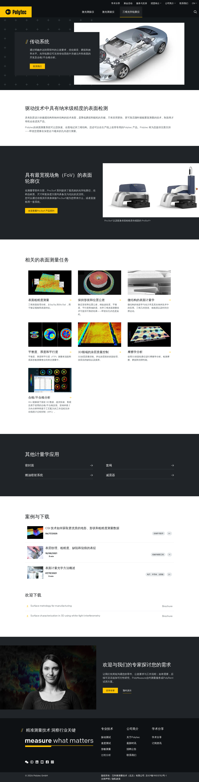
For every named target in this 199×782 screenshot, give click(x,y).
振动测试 (106, 737)
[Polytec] (16, 11)
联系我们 (184, 3)
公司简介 (169, 3)
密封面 (29, 465)
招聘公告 (131, 749)
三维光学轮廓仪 (131, 11)
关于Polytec (133, 737)
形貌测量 (106, 749)
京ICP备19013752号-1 (156, 775)
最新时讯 (131, 743)
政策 (118, 778)
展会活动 (128, 3)
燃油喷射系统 (34, 475)
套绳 (109, 465)
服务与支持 (141, 3)
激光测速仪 (108, 11)
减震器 (110, 475)
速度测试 (106, 743)
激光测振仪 (88, 11)
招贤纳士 (155, 3)
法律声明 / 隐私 (108, 778)
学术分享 (115, 3)
